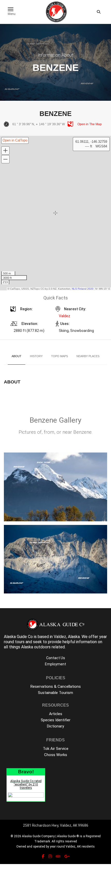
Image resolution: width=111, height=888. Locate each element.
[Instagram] (50, 856)
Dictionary (55, 726)
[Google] (66, 856)
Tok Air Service (55, 748)
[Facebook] (43, 856)
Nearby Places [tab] (87, 356)
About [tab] (16, 356)
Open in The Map (89, 124)
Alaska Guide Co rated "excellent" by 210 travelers (26, 784)
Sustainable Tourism (55, 692)
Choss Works (55, 754)
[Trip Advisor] (58, 856)
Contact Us (55, 658)
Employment (55, 664)
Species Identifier (55, 720)
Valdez (64, 316)
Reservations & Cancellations (55, 686)
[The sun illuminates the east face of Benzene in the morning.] (55, 559)
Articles (55, 713)
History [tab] (36, 356)
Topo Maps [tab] (59, 356)
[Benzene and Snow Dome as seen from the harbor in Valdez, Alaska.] (55, 487)
